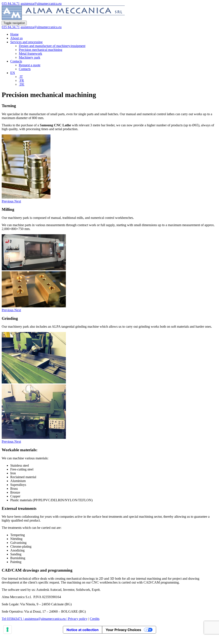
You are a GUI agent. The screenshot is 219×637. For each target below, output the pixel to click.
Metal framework (30, 53)
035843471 (14, 619)
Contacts (16, 61)
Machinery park (29, 57)
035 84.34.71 (11, 3)
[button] (8, 201)
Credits (94, 619)
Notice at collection (83, 630)
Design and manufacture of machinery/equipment (52, 46)
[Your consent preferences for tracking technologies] (7, 629)
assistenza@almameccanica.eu (41, 3)
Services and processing (26, 42)
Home (14, 34)
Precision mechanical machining (40, 50)
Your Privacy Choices (123, 630)
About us (16, 38)
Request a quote (29, 65)
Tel (4, 619)
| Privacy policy (76, 619)
